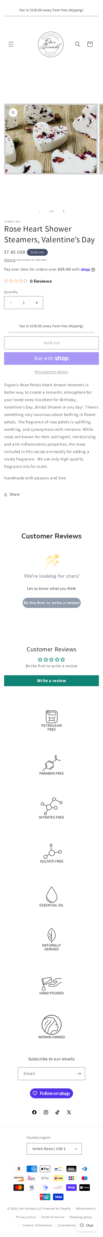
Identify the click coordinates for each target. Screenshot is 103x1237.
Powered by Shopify (57, 1208)
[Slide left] (40, 211)
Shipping (10, 260)
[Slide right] (64, 211)
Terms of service (52, 1217)
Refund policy (86, 1208)
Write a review (51, 680)
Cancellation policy (71, 1225)
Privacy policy (26, 1217)
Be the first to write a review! (52, 602)
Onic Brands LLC (30, 1208)
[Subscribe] (79, 1073)
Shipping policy (80, 1217)
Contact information (37, 1225)
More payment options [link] (51, 371)
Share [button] (15, 494)
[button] (11, 44)
